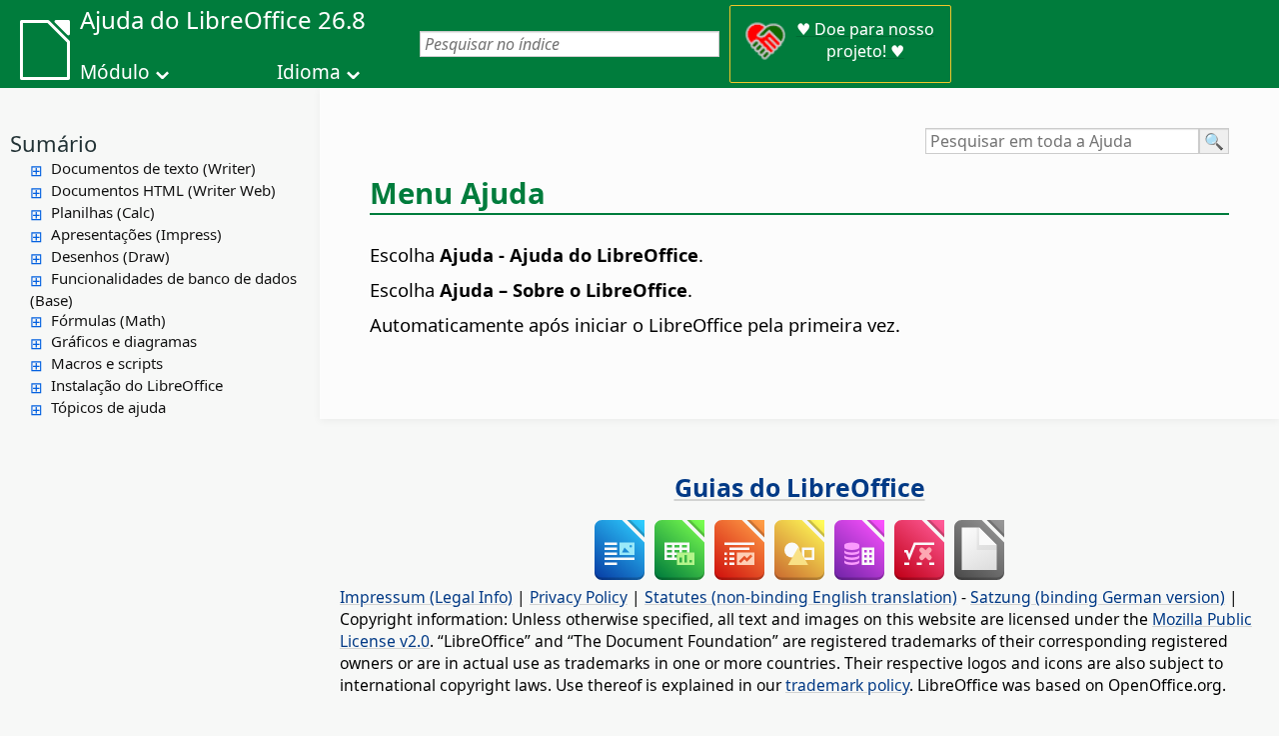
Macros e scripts (107, 363)
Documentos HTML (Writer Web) (163, 190)
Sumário (53, 143)
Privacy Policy (579, 597)
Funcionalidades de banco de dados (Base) (163, 289)
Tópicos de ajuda (108, 407)
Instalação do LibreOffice (137, 385)
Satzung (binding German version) (1097, 597)
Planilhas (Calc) (103, 212)
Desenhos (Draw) (110, 256)
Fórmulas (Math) (108, 320)
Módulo (115, 72)
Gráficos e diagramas (124, 341)
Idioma (309, 72)
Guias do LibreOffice (799, 487)
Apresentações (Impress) (136, 234)
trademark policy (847, 685)
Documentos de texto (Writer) (153, 168)
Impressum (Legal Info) (426, 597)
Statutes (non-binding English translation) (800, 597)
